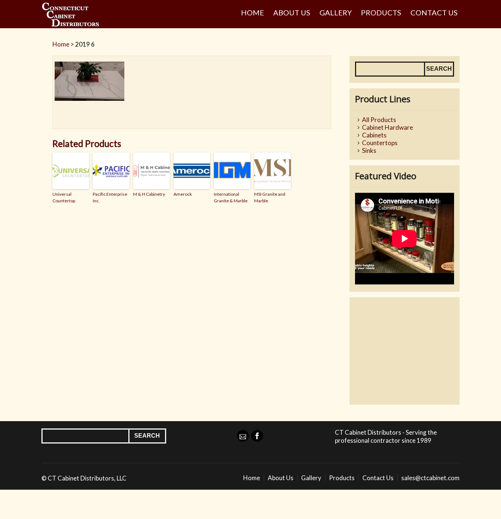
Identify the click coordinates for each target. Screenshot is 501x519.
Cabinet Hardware (387, 127)
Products (381, 12)
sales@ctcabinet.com (430, 478)
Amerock (182, 194)
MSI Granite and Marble (269, 197)
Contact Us (434, 12)
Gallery (335, 12)
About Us (291, 12)
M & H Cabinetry (149, 194)
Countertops (380, 143)
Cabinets (374, 135)
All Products (379, 120)
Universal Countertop (63, 197)
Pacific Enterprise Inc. (110, 197)
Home (252, 12)
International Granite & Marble (231, 197)
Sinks (369, 150)
